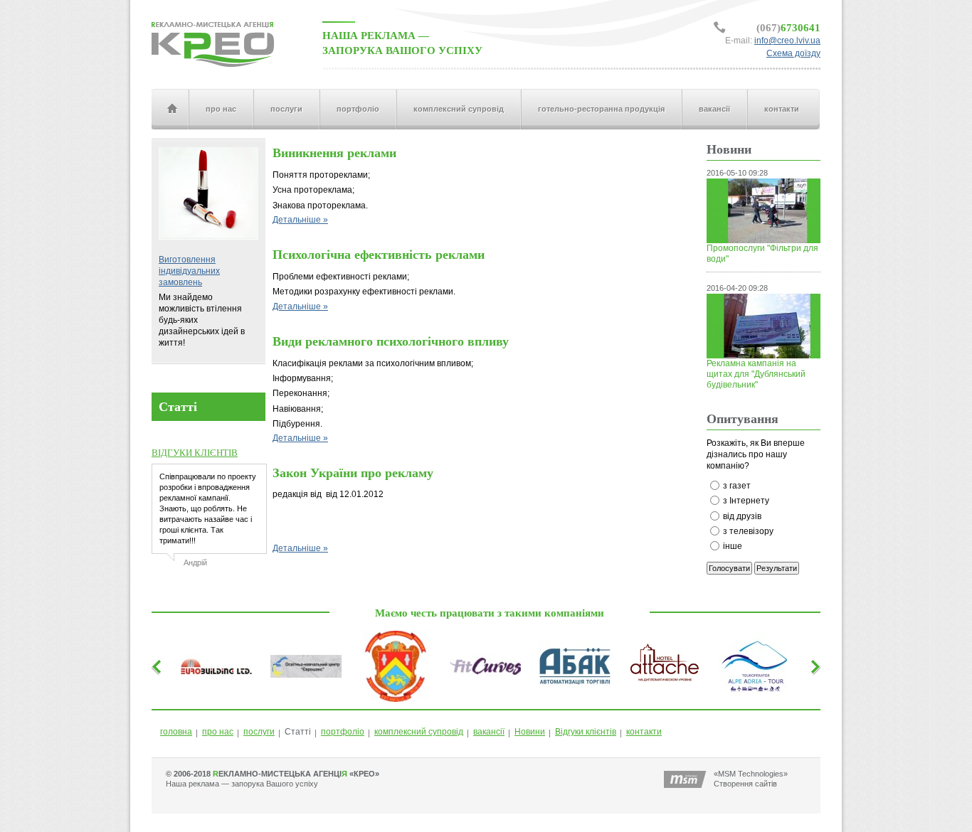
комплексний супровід (458, 109)
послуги (286, 109)
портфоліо (358, 109)
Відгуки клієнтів (585, 732)
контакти (781, 109)
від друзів (742, 516)
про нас (221, 109)
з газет (737, 486)
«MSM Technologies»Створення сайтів (751, 778)
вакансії (714, 109)
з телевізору (748, 531)
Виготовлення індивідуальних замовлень (189, 271)
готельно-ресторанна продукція (601, 109)
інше (732, 546)
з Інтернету (746, 501)
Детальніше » (300, 220)
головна (171, 109)
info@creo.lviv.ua (787, 41)
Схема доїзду (793, 53)
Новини (529, 732)
